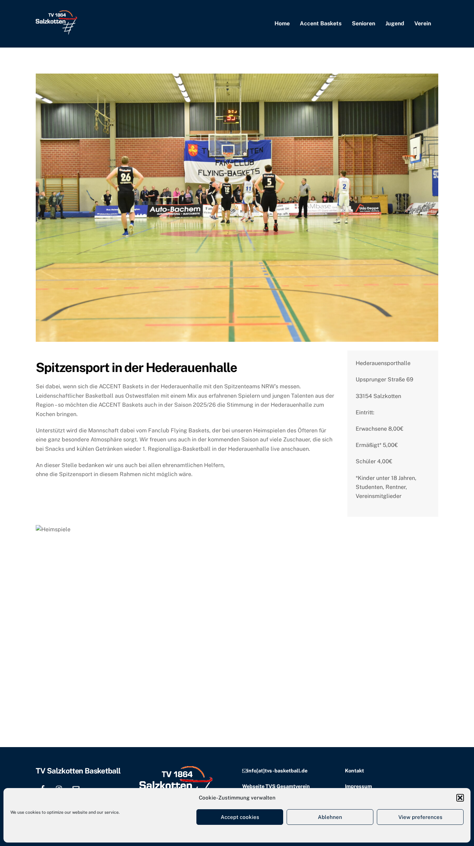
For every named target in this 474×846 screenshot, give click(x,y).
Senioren (363, 23)
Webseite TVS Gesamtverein (276, 786)
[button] (460, 797)
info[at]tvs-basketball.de (277, 770)
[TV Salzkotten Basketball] (56, 31)
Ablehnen (330, 817)
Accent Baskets (320, 23)
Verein (422, 23)
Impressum (358, 786)
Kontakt (354, 770)
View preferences (420, 817)
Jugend (395, 23)
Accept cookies (240, 817)
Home (282, 23)
